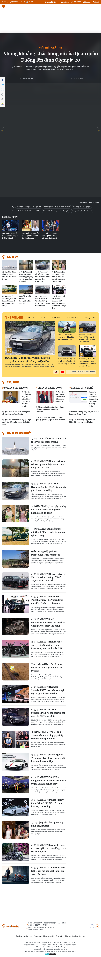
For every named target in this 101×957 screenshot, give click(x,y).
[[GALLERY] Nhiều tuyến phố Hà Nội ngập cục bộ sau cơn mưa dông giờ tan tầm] (26, 265)
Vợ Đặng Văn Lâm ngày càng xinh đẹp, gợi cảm (47, 824)
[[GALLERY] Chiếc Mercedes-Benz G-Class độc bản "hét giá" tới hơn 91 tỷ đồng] (15, 626)
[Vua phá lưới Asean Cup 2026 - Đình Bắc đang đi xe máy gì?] (67, 327)
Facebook (92, 926)
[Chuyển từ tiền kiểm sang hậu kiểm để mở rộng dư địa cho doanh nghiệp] (11, 397)
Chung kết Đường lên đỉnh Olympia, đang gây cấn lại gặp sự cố (49, 235)
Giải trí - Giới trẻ (50, 47)
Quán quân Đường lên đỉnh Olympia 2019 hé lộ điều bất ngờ (10, 235)
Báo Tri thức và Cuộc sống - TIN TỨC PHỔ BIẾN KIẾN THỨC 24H (50, 1)
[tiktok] (56, 372)
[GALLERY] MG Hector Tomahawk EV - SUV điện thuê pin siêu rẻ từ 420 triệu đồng (59, 302)
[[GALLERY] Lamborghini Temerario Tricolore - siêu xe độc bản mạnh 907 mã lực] (15, 762)
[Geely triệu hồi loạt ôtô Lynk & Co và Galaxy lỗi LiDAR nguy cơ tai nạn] (67, 351)
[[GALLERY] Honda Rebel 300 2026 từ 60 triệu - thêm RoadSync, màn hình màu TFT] (15, 649)
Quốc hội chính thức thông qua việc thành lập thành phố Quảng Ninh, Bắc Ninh (16, 422)
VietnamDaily (90, 372)
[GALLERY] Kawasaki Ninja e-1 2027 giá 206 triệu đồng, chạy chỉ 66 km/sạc (48, 848)
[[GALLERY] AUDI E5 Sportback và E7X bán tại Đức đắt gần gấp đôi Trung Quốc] (15, 717)
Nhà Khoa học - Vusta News (23, 6)
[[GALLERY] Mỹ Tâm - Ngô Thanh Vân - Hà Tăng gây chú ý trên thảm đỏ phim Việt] (15, 739)
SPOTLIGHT (16, 317)
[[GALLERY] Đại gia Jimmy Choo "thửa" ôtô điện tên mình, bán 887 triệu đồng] (15, 807)
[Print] (2, 94)
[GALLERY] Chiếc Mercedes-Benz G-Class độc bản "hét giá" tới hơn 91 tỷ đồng (48, 622)
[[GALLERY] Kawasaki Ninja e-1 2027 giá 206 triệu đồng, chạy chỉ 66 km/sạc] (15, 852)
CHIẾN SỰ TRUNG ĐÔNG (49, 388)
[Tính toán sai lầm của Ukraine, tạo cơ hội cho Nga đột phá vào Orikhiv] (15, 671)
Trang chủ (3, 6)
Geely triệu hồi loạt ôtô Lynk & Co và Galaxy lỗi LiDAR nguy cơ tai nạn (67, 361)
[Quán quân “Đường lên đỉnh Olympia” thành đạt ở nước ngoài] (30, 225)
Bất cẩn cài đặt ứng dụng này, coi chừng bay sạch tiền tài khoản (83, 413)
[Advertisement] (50, 23)
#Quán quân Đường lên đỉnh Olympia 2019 (25, 211)
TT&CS (74, 372)
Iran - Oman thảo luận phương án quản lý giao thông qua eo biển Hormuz (50, 418)
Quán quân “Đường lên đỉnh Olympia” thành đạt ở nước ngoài (30, 235)
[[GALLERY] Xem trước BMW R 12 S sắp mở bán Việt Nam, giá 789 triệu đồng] (15, 875)
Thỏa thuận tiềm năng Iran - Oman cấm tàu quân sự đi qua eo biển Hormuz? (50, 409)
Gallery (31, 317)
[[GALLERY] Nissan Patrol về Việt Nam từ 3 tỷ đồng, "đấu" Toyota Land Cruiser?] (42, 289)
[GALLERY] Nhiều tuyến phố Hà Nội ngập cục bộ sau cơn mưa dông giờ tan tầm (26, 276)
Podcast (56, 317)
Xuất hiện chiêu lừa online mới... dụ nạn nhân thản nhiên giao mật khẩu (93, 399)
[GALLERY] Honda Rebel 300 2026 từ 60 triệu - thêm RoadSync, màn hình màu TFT (46, 645)
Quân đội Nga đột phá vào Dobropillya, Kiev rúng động (25, 299)
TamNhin (96, 2)
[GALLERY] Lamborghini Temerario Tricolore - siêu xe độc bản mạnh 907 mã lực (48, 758)
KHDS (65, 2)
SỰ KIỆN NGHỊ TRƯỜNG (16, 388)
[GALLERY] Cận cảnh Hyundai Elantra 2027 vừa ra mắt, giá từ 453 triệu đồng (42, 276)
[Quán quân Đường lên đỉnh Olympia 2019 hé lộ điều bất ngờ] (10, 225)
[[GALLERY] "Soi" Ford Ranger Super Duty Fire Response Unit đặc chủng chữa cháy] (15, 784)
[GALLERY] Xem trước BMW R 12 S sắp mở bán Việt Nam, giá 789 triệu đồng (48, 871)
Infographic (72, 317)
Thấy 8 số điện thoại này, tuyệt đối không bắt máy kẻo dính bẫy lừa (82, 421)
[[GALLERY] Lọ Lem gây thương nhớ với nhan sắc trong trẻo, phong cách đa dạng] (59, 265)
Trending (10, 6)
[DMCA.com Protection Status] (50, 954)
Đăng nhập (95, 6)
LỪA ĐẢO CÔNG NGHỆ (82, 388)
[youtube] (62, 372)
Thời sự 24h (51, 6)
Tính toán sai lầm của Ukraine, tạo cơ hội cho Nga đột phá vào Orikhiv (47, 667)
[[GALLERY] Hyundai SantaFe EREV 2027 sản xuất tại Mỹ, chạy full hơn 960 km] (15, 694)
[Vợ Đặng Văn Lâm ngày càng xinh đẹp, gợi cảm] (15, 830)
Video (43, 317)
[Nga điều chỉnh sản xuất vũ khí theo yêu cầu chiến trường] (9, 265)
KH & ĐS (80, 372)
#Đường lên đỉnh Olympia (82, 207)
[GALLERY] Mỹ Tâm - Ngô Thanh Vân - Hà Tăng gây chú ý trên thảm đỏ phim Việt (47, 735)
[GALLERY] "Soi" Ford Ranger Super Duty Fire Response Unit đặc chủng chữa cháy (48, 780)
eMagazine (90, 317)
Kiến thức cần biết (40, 6)
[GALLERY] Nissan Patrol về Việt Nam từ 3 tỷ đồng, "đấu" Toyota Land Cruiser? (42, 301)
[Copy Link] (2, 99)
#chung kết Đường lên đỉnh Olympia (28, 207)
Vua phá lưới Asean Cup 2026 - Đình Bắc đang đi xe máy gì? (66, 337)
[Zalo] (2, 84)
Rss (97, 926)
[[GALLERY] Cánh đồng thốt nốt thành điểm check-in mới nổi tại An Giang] (9, 289)
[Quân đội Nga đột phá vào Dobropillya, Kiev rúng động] (26, 289)
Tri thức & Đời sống (71, 936)
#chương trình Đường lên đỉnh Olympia (57, 207)
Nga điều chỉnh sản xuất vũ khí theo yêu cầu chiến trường (9, 275)
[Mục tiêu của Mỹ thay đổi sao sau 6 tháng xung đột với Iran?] (45, 397)
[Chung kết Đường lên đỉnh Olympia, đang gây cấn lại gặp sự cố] (50, 225)
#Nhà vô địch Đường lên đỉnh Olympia (56, 211)
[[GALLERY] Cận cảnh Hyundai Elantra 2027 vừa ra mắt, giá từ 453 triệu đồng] (42, 265)
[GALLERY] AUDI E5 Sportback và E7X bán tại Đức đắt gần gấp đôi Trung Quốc (48, 712)
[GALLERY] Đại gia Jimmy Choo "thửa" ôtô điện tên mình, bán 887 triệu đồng (47, 803)
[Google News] (2, 104)
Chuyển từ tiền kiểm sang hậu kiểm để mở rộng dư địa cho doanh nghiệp (26, 399)
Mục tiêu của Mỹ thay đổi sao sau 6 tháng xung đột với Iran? (60, 396)
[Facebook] (2, 79)
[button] (98, 130)
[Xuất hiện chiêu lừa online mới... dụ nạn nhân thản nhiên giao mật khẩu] (78, 397)
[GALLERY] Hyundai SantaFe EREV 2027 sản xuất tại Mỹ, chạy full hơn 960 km (47, 690)
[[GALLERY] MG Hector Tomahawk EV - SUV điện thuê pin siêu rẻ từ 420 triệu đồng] (59, 289)
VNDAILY (76, 2)
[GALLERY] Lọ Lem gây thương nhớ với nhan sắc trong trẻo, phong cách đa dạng (58, 276)
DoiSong (87, 2)
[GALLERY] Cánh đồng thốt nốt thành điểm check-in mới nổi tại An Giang (9, 301)
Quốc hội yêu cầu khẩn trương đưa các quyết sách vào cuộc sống (16, 413)
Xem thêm (57, 6)
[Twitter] (2, 89)
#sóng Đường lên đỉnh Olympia (82, 211)
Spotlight (82, 936)
